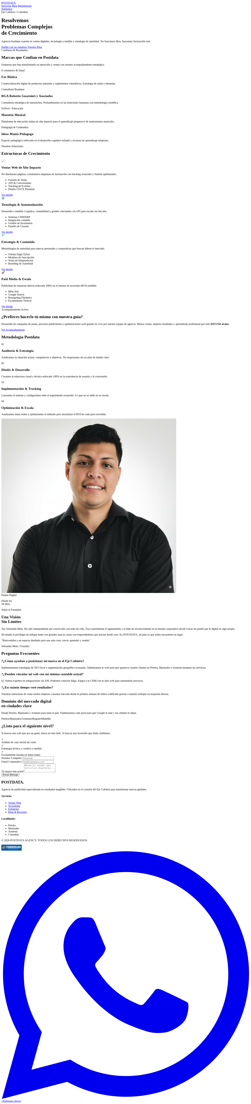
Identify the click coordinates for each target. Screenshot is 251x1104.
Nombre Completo (11, 758)
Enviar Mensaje (10, 774)
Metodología (25, 5)
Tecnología (14, 805)
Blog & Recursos (17, 812)
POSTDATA (8, 2)
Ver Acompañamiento (13, 329)
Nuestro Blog (34, 47)
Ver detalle (7, 194)
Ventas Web (14, 802)
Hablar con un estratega (14, 47)
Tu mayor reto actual (12, 771)
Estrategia (13, 809)
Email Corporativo (11, 761)
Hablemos (6, 8)
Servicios (6, 5)
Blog (14, 5)
